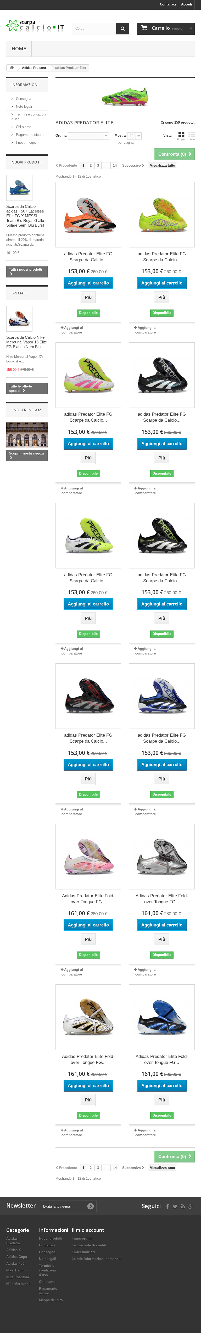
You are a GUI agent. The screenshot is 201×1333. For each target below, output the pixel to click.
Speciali (19, 292)
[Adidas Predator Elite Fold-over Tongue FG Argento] (162, 857)
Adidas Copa (16, 1257)
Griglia (181, 139)
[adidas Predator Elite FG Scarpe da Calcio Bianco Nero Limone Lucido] (88, 536)
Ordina (60, 135)
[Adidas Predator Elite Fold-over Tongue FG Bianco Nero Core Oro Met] (88, 1017)
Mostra (120, 135)
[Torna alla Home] (12, 68)
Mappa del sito (51, 1300)
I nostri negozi (26, 142)
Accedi (186, 4)
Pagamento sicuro (29, 135)
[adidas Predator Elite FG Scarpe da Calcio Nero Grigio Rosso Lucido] (88, 696)
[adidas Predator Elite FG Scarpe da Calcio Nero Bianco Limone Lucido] (162, 536)
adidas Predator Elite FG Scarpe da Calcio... (88, 256)
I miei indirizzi (83, 1252)
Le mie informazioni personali (96, 1259)
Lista (192, 139)
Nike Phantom (17, 1277)
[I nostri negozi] (27, 434)
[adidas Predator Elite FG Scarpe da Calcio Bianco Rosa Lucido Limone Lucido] (88, 375)
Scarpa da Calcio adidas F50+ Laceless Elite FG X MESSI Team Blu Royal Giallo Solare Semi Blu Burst (25, 215)
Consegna (23, 99)
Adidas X (13, 1250)
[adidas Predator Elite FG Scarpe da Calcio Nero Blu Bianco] (162, 696)
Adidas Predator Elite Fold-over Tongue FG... (88, 898)
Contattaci (168, 4)
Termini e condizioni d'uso (47, 1270)
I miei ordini (82, 1238)
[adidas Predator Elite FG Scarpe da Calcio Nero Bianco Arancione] (88, 215)
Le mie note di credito (89, 1245)
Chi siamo (23, 127)
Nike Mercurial (18, 1284)
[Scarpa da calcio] (35, 26)
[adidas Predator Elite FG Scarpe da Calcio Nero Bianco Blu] (162, 375)
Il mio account (88, 1230)
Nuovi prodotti (27, 162)
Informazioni (25, 84)
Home (19, 48)
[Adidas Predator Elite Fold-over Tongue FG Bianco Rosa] (88, 857)
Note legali (23, 106)
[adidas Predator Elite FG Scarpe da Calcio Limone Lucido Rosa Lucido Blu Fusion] (162, 215)
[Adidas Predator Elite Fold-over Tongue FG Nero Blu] (162, 1017)
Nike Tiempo (16, 1270)
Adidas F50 (15, 1263)
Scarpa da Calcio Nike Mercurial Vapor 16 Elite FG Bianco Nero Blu (26, 342)
